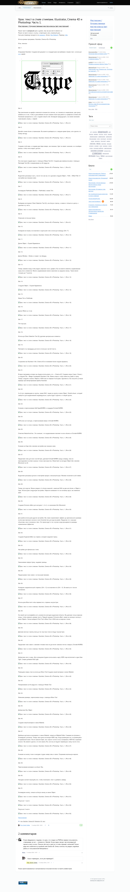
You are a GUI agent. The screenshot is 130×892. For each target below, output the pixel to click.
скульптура (107, 151)
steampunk (103, 131)
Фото (98, 156)
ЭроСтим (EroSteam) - (95, 201)
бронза (91, 134)
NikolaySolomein (93, 57)
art (91, 132)
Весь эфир (91, 109)
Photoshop (37, 821)
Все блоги (91, 219)
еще (77, 2)
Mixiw (23, 852)
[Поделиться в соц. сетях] (45, 825)
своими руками (97, 150)
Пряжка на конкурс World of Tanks (98, 64)
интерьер (103, 139)
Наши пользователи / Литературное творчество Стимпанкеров (96, 211)
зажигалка (101, 136)
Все (20, 7)
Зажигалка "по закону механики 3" (98, 81)
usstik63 (91, 62)
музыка (109, 143)
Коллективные (27, 7)
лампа (108, 141)
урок (21, 821)
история (109, 139)
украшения (105, 153)
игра (98, 139)
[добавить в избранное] (49, 825)
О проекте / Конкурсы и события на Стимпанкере (98, 205)
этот (19, 54)
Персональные (37, 7)
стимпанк (97, 153)
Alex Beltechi (54, 35)
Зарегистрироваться (102, 2)
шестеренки (108, 156)
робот (110, 146)
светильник (108, 148)
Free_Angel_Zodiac (25, 825)
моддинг (103, 143)
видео (96, 134)
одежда (91, 146)
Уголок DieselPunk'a (94, 198)
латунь (93, 143)
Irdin (66, 35)
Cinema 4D (31, 821)
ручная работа (98, 148)
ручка (91, 148)
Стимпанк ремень (94, 59)
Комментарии (92, 47)
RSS (91, 38)
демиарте (42, 35)
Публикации (102, 47)
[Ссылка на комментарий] (39, 853)
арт (110, 132)
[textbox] (100, 126)
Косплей (103, 141)
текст (43, 821)
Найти (111, 8)
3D (41, 821)
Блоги (49, 2)
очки (100, 146)
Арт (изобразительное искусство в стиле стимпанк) (98, 195)
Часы (90, 86)
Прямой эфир (95, 44)
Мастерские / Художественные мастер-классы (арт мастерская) (43, 26)
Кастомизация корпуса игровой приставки (101, 92)
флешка (92, 155)
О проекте (70, 2)
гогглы (101, 134)
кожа (92, 141)
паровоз (105, 146)
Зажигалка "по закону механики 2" (98, 76)
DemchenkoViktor (93, 52)
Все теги (91, 120)
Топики (44, 2)
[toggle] (70, 26)
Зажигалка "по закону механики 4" (98, 99)
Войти (111, 2)
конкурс (97, 141)
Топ (90, 169)
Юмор (100, 158)
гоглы (105, 134)
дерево (110, 134)
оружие (96, 146)
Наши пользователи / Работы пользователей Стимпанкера (97, 174)
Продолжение (22, 818)
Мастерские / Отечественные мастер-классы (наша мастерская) (97, 184)
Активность (62, 2)
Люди (55, 2)
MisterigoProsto (92, 67)
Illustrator (25, 821)
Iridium (90, 102)
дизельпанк (94, 136)
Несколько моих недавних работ (98, 54)
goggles (95, 132)
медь (98, 143)
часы (102, 155)
